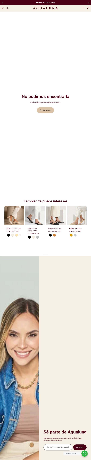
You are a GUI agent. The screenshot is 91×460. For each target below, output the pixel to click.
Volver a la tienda (45, 110)
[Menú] (2, 8)
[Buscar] (7, 8)
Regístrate (79, 447)
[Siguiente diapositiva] (88, 2)
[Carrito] (88, 8)
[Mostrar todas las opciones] (20, 235)
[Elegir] (21, 222)
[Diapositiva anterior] (2, 2)
